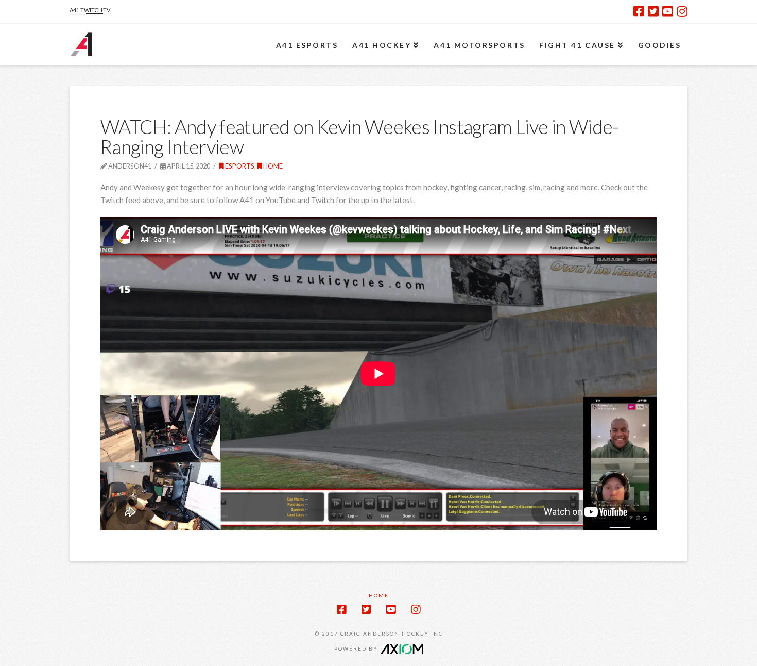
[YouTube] (667, 11)
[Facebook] (638, 11)
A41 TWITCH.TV (90, 10)
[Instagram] (682, 11)
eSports (239, 166)
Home (272, 166)
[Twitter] (653, 11)
